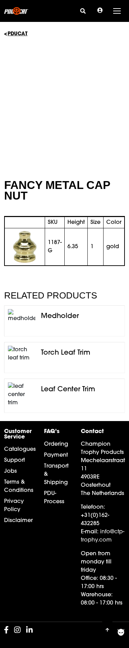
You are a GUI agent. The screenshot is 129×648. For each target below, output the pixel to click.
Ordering (56, 444)
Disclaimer (18, 520)
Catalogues (20, 449)
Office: (89, 578)
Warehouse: (96, 595)
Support (14, 460)
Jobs (10, 471)
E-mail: (89, 532)
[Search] (83, 11)
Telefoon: (93, 507)
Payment (56, 455)
